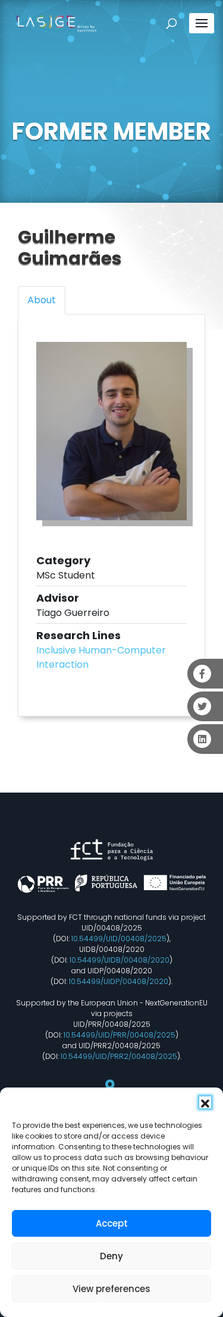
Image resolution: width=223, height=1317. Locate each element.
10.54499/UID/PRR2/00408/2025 (119, 1056)
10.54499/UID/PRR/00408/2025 (119, 1035)
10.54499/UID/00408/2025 (119, 938)
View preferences (111, 1289)
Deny (111, 1256)
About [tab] (41, 300)
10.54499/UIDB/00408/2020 (119, 960)
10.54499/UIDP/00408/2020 (118, 981)
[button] (205, 1102)
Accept (112, 1223)
